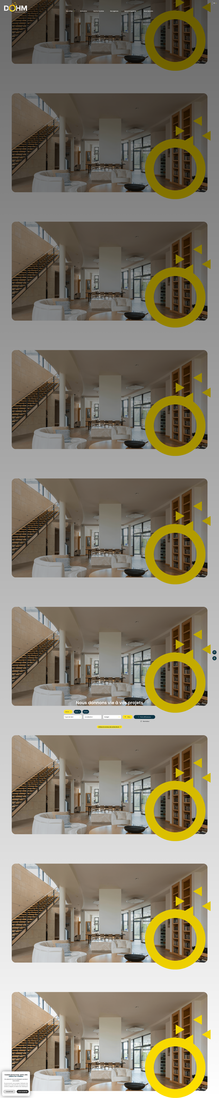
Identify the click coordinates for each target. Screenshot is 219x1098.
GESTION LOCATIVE (98, 11)
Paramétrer (9, 1091)
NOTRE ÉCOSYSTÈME (130, 11)
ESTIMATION (83, 11)
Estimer (86, 712)
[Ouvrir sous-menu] (74, 11)
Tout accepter (22, 1091)
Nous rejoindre (148, 11)
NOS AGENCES (114, 11)
